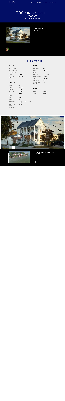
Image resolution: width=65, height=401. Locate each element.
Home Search (38, 2)
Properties (32, 2)
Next (13, 147)
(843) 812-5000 (51, 2)
